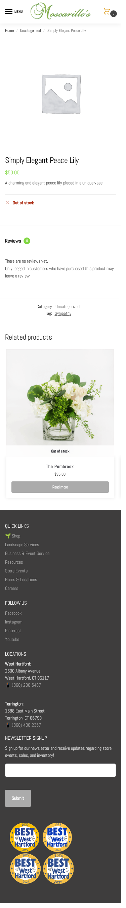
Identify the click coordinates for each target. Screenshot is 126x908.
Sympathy (63, 313)
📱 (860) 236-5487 (23, 685)
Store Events (16, 571)
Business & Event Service (27, 553)
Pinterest (13, 631)
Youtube (12, 639)
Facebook (13, 613)
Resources (14, 562)
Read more (60, 487)
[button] (108, 12)
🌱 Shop (13, 536)
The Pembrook (60, 466)
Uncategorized (30, 30)
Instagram (14, 622)
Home (9, 30)
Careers (11, 588)
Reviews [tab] (16, 240)
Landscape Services (22, 545)
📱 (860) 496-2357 (23, 725)
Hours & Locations (21, 579)
